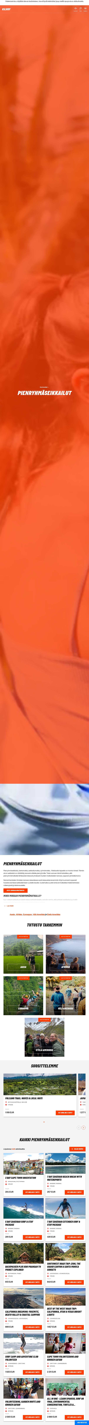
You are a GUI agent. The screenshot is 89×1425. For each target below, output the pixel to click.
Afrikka (19, 914)
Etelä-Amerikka (53, 914)
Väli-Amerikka (39, 914)
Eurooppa (27, 914)
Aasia (12, 914)
